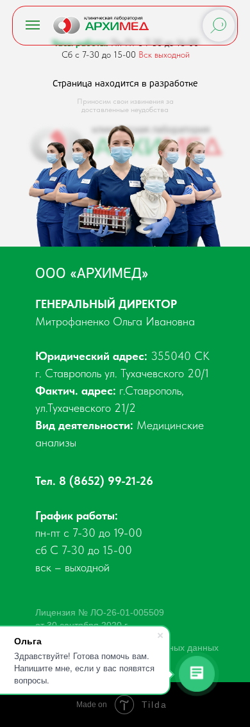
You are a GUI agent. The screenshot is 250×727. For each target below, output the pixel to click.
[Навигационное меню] (33, 24)
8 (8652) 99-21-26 (106, 480)
